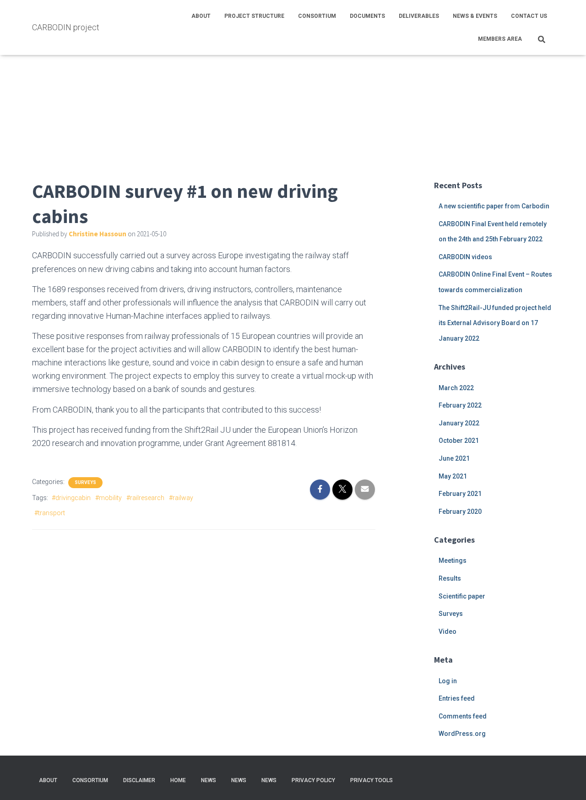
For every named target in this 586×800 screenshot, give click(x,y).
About (201, 16)
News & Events (475, 16)
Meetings (453, 560)
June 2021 (454, 458)
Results (450, 578)
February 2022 (460, 405)
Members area (500, 39)
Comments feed (463, 716)
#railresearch (145, 497)
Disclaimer (139, 780)
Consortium (317, 16)
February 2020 (460, 511)
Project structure (254, 16)
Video (447, 631)
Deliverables (419, 16)
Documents (367, 16)
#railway (181, 497)
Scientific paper (462, 596)
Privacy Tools (371, 780)
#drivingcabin (71, 497)
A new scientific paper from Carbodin (494, 206)
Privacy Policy (313, 780)
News (208, 780)
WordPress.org (462, 733)
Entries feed (457, 698)
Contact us (529, 16)
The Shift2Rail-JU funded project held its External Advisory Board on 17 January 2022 (495, 323)
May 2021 (453, 476)
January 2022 (459, 423)
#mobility (108, 497)
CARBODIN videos (465, 257)
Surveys (85, 482)
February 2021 (460, 493)
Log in (448, 681)
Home (178, 780)
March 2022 (456, 388)
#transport (49, 513)
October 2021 (459, 440)
